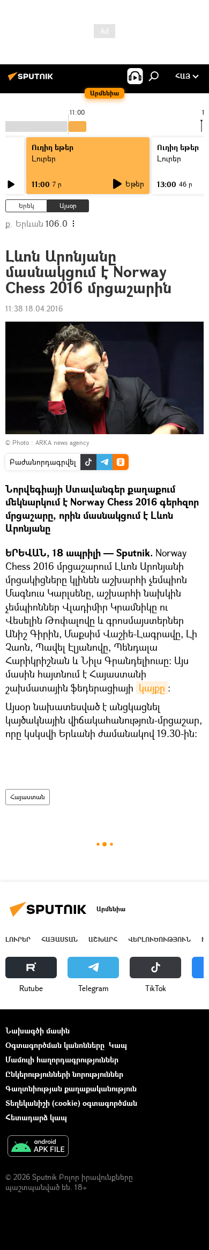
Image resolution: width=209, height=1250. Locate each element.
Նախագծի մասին (37, 1030)
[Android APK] (38, 1147)
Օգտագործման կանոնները (54, 1045)
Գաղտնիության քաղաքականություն (71, 1088)
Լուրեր (44, 158)
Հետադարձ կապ (36, 1117)
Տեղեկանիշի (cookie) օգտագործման (71, 1103)
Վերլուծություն (159, 939)
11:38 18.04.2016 (34, 308)
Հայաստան (27, 796)
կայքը (152, 687)
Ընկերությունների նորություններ (64, 1074)
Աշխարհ (102, 939)
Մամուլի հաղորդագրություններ (61, 1059)
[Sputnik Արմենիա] (32, 80)
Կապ (118, 1045)
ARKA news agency (62, 442)
